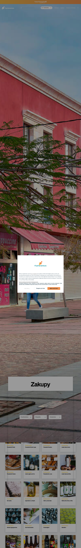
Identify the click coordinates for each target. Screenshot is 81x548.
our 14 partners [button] (34, 273)
